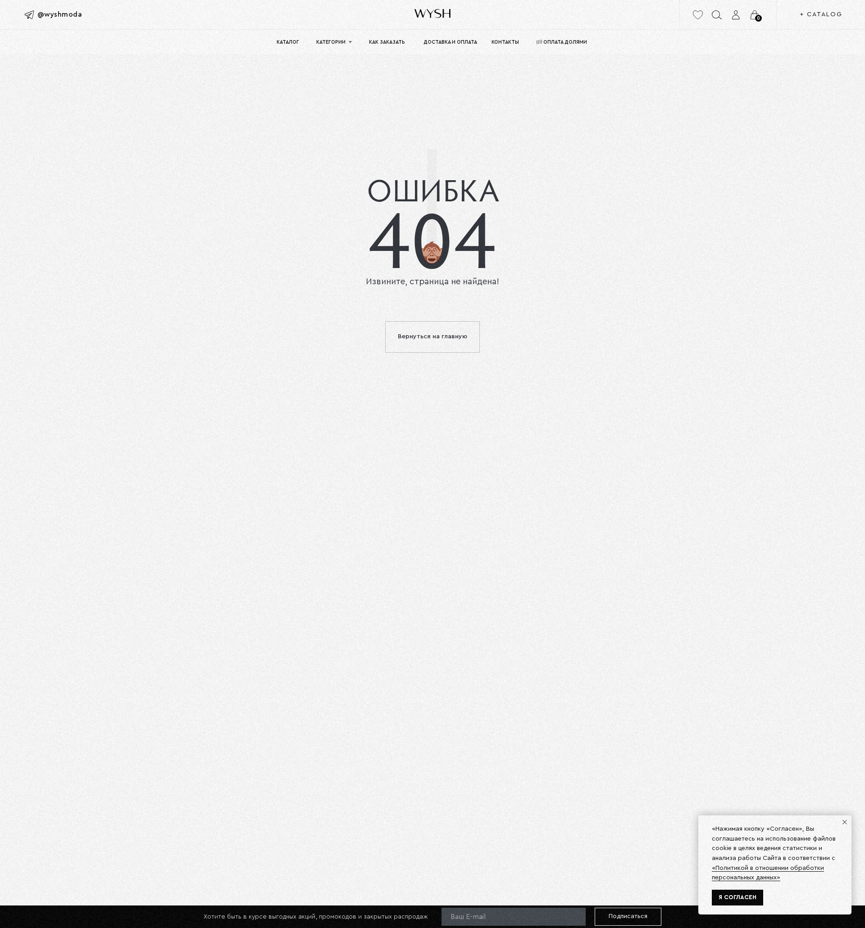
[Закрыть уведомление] (844, 822)
